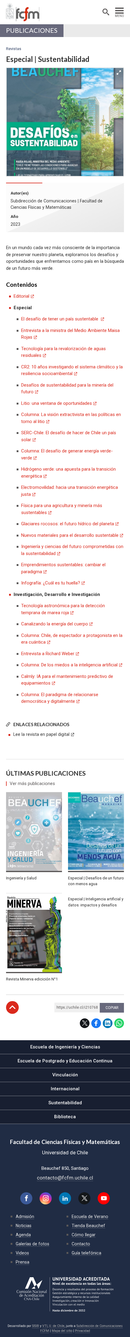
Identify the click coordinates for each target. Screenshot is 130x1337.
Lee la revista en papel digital (41, 734)
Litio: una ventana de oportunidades (56, 403)
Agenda (23, 1234)
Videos (22, 1253)
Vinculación (65, 1075)
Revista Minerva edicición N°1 (32, 979)
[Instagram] (46, 1198)
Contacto (81, 1243)
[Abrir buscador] (105, 12)
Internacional (65, 1089)
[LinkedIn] (65, 1198)
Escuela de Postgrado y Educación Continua (65, 1061)
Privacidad (82, 1331)
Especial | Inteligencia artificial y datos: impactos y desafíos (95, 902)
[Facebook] (26, 1198)
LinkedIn (107, 1023)
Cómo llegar (84, 1234)
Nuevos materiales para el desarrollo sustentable (70, 535)
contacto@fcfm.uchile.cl (65, 1178)
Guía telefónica (86, 1253)
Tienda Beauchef (88, 1225)
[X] (84, 1198)
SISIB (35, 1326)
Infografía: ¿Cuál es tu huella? (50, 583)
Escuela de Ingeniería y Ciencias (65, 1047)
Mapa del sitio (62, 1331)
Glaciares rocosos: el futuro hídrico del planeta (67, 523)
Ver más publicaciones (32, 783)
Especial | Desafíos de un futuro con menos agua (96, 881)
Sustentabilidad (65, 1102)
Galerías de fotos (32, 1243)
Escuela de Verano (90, 1216)
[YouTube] (104, 1198)
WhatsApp (119, 1023)
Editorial (21, 296)
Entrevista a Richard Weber (47, 653)
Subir (12, 1007)
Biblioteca (65, 1116)
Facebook (96, 1023)
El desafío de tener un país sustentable (60, 319)
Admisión (25, 1216)
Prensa (22, 1262)
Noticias (23, 1225)
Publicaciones (31, 30)
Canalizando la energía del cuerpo (54, 624)
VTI (44, 1326)
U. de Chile (56, 1326)
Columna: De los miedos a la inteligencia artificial (69, 665)
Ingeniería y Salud (21, 878)
